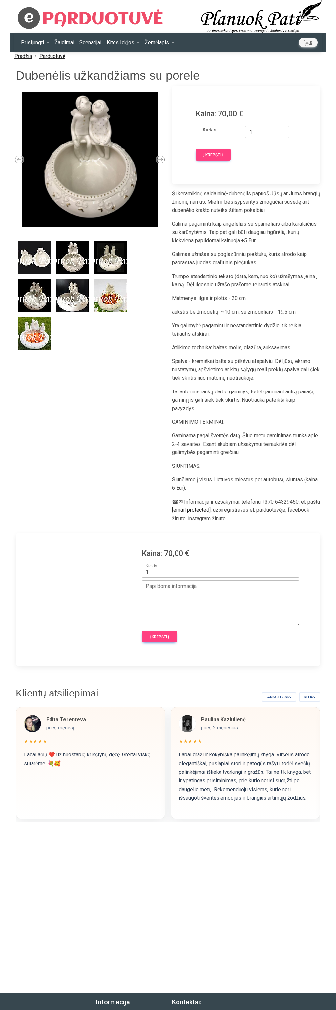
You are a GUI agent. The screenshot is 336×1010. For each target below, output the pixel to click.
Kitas (309, 697)
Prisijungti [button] (33, 42)
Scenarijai (90, 42)
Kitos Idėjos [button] (121, 42)
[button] (308, 42)
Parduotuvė (52, 56)
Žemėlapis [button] (157, 42)
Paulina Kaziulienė (223, 719)
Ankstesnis (279, 697)
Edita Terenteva (66, 719)
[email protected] (191, 510)
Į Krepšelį (213, 155)
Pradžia (23, 56)
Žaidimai (64, 42)
